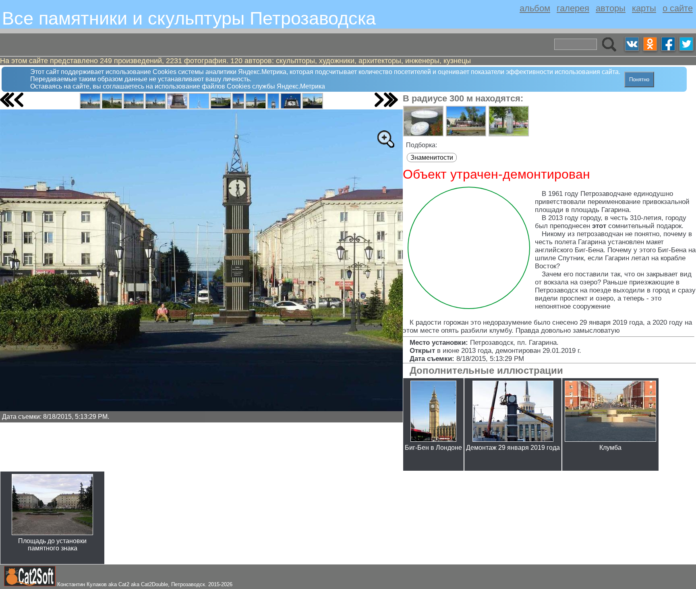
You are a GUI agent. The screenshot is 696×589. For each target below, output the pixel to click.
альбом (535, 8)
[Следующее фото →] (379, 100)
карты (644, 8)
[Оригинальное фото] (385, 139)
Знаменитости (431, 157)
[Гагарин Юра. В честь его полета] (90, 101)
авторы (611, 8)
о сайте (678, 8)
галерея (573, 8)
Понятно (639, 79)
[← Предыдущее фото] (18, 100)
